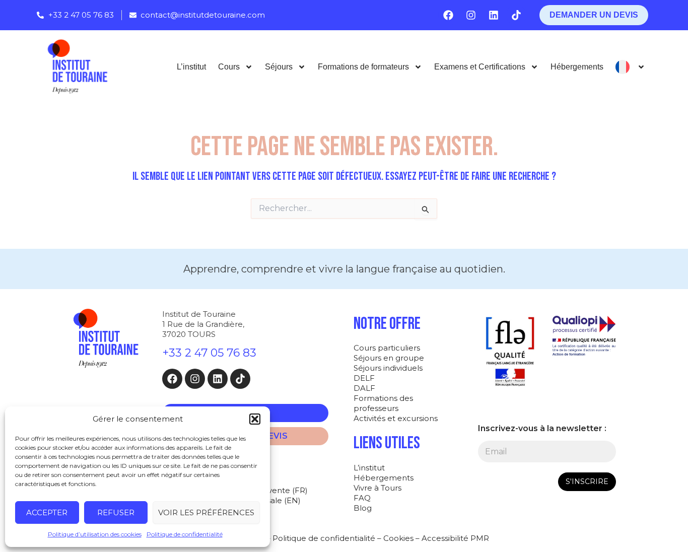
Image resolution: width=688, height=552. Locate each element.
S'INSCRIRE (587, 481)
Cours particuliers (387, 348)
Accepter (46, 512)
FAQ (362, 498)
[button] (255, 419)
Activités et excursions (396, 418)
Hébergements (577, 66)
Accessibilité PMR (455, 538)
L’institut (191, 66)
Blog (363, 508)
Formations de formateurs (363, 66)
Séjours (279, 66)
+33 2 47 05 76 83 (209, 353)
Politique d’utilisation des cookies (95, 534)
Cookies (398, 538)
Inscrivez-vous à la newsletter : (542, 428)
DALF (364, 388)
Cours (229, 66)
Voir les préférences (206, 512)
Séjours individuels (388, 368)
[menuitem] (630, 67)
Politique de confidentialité (185, 534)
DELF (364, 378)
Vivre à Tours (377, 488)
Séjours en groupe (389, 358)
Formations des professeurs (383, 403)
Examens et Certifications (479, 66)
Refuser (115, 512)
